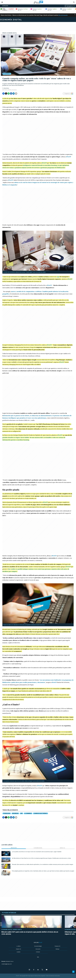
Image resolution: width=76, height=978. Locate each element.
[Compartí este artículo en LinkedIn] (11, 93)
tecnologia (6, 813)
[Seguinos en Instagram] (29, 970)
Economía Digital (38, 946)
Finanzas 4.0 (57, 946)
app (58, 277)
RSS (38, 957)
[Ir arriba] (73, 972)
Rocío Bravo (6, 88)
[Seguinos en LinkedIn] (38, 970)
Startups (57, 949)
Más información (63, 15)
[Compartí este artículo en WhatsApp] (8, 93)
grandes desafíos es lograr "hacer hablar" (16, 437)
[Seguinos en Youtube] (46, 970)
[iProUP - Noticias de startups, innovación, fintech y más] (38, 2)
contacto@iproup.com (6, 964)
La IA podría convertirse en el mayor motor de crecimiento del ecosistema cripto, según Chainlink (36, 851)
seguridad (15, 813)
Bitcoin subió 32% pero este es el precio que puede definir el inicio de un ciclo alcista (29, 933)
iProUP (68, 157)
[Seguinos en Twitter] (42, 970)
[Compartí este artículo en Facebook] (3, 93)
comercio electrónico (40, 813)
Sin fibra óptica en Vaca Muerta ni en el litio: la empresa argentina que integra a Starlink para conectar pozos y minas (41, 858)
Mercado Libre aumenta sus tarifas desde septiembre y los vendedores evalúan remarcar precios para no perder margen (42, 864)
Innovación (38, 949)
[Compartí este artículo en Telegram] (13, 93)
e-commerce (28, 813)
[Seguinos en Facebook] (33, 970)
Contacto (38, 951)
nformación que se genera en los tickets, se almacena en (27, 415)
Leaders (18, 951)
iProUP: (49, 345)
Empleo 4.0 (18, 949)
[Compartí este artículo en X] (6, 93)
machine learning (23, 440)
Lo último (19, 946)
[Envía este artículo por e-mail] (16, 93)
